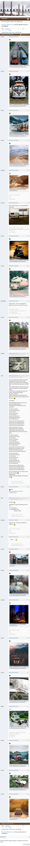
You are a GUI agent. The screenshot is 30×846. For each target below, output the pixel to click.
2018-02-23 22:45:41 (13, 375)
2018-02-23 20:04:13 (13, 353)
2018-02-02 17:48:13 (13, 170)
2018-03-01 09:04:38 (13, 549)
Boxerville (4, 18)
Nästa (10, 30)
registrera (14, 32)
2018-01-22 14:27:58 (13, 36)
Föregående (7, 28)
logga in (7, 32)
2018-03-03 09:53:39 (13, 570)
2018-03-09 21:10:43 (13, 706)
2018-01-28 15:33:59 (13, 71)
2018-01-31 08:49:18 (13, 110)
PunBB (1, 842)
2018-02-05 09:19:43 (13, 236)
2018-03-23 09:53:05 (13, 794)
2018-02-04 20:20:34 (13, 202)
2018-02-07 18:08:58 (13, 266)
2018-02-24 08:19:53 (13, 520)
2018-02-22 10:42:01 (13, 317)
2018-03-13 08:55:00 (13, 740)
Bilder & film (10, 24)
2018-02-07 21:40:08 (13, 301)
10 (3, 30)
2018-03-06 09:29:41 (13, 638)
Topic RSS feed (25, 34)
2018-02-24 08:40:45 (13, 536)
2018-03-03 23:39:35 (13, 600)
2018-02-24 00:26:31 (13, 486)
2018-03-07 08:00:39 (13, 672)
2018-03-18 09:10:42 (13, 770)
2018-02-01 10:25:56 (13, 140)
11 (6, 30)
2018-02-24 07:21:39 (13, 498)
